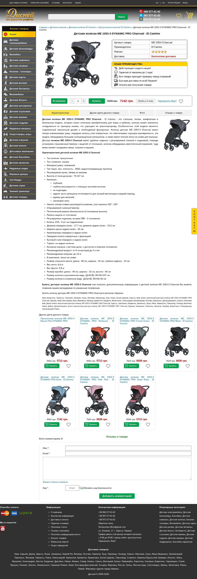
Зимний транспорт (20, 191)
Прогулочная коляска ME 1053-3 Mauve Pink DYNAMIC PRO (57, 319)
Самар (83, 561)
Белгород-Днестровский (86, 565)
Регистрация (174, 3)
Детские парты (18, 77)
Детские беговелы (20, 88)
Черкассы (39, 558)
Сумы (148, 554)
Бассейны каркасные (182, 542)
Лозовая (23, 565)
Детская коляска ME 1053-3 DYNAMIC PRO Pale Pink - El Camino (97, 379)
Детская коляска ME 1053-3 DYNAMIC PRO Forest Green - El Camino (137, 321)
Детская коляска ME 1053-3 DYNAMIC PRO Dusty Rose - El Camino (137, 379)
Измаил (75, 561)
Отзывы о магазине (60, 531)
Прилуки (14, 565)
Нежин (68, 561)
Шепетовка (174, 565)
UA (157, 3)
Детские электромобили (18, 41)
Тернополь (19, 558)
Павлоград (121, 558)
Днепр (32, 554)
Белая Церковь (107, 558)
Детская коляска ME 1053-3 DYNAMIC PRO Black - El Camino (177, 319)
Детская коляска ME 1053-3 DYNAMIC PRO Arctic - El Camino (57, 378)
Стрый (181, 561)
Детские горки (17, 185)
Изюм (71, 565)
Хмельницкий (58, 558)
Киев (16, 554)
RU (163, 3)
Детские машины (176, 538)
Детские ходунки (19, 123)
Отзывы (56, 3)
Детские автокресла (21, 105)
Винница (78, 554)
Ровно (48, 558)
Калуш (117, 561)
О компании (56, 512)
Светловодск (153, 565)
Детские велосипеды (21, 48)
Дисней (92, 574)
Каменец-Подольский (147, 558)
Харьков (24, 554)
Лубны (129, 565)
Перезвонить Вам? (167, 101)
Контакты (67, 3)
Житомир (30, 558)
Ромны (183, 565)
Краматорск (93, 558)
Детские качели (18, 145)
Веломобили (17, 94)
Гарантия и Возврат (40, 3)
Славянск (131, 558)
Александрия (28, 561)
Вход (185, 3)
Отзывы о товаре (173, 113)
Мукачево (16, 561)
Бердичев (48, 561)
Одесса (39, 554)
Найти (121, 17)
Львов (47, 554)
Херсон (130, 554)
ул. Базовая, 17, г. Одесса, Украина (115, 531)
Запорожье (56, 554)
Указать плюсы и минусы (55, 482)
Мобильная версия (59, 542)
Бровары (162, 558)
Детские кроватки (19, 162)
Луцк (104, 554)
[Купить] (51, 366)
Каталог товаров (19, 28)
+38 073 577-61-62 (106, 519)
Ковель (90, 561)
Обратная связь (105, 523)
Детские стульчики (20, 111)
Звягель (32, 565)
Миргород (90, 569)
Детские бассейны (20, 157)
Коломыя (149, 561)
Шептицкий (108, 561)
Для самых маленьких (22, 151)
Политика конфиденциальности (65, 534)
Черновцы (112, 554)
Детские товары (18, 197)
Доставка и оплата (19, 3)
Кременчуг (82, 558)
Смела (98, 561)
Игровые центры (19, 174)
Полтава (87, 554)
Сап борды (16, 180)
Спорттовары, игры (20, 134)
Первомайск (127, 561)
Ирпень (164, 565)
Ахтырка (103, 565)
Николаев (139, 554)
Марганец (112, 565)
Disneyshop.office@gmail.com (112, 527)
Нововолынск (43, 565)
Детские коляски (19, 66)
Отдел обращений (59, 545)
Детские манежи (18, 117)
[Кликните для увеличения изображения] (81, 64)
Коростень (139, 561)
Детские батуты (18, 100)
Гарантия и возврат (60, 523)
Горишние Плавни (59, 565)
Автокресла (180, 531)
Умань (179, 558)
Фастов (121, 565)
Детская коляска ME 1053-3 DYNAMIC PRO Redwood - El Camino (97, 321)
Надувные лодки (19, 168)
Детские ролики (18, 83)
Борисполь (160, 561)
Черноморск (171, 561)
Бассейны (15, 54)
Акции (78, 3)
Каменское (71, 558)
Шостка (39, 561)
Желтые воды (139, 565)
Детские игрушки (19, 140)
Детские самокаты (20, 60)
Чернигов (96, 554)
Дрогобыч (58, 561)
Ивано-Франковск (160, 554)
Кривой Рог (68, 554)
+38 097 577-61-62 (106, 516)
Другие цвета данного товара (104, 113)
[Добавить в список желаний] (181, 101)
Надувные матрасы (20, 128)
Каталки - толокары (20, 71)
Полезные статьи (59, 527)
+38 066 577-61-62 (106, 512)
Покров (81, 569)
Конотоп (171, 558)
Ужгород (122, 554)
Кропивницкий (175, 554)
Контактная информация (62, 516)
